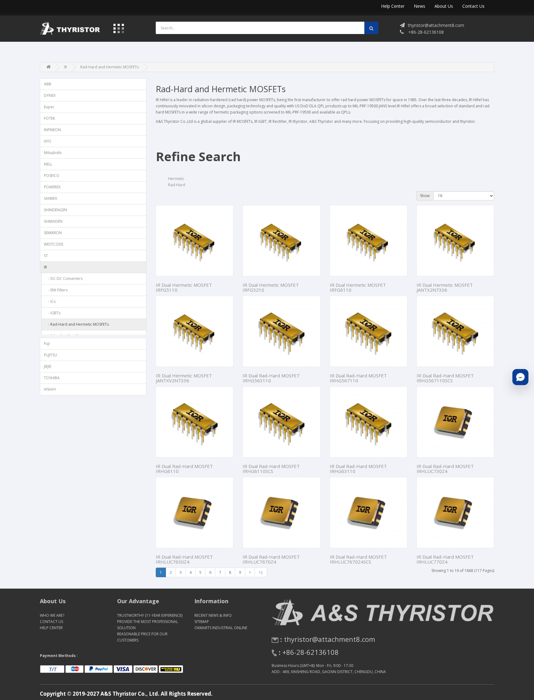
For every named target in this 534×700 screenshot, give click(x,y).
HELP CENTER (51, 627)
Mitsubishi (52, 152)
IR (65, 67)
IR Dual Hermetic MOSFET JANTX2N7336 (445, 287)
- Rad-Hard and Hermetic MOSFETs (77, 324)
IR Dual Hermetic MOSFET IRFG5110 (184, 287)
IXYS (47, 141)
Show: (425, 195)
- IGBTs (53, 313)
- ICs (50, 301)
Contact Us (473, 6)
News (419, 6)
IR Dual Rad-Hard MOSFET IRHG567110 (358, 378)
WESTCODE (53, 244)
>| (261, 572)
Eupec (49, 107)
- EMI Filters (56, 290)
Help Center (393, 6)
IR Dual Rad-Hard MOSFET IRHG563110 (271, 378)
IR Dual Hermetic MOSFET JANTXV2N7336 (184, 378)
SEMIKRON (53, 232)
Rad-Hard (176, 184)
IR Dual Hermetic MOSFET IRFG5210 (271, 287)
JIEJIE (47, 366)
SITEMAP (201, 621)
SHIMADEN (53, 221)
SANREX (50, 198)
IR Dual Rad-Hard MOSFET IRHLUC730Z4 (445, 469)
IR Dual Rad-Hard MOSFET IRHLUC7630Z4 (184, 559)
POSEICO (51, 175)
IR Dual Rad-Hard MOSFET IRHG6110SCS (271, 469)
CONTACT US (51, 621)
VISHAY (50, 389)
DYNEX (50, 95)
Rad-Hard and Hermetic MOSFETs (109, 67)
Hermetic (176, 178)
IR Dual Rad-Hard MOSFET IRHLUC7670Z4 (271, 559)
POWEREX (52, 187)
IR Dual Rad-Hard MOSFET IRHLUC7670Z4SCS (358, 559)
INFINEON (52, 129)
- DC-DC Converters (64, 278)
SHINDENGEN (55, 210)
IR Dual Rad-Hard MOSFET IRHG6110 (184, 469)
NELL (48, 164)
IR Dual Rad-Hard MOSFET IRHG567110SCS (445, 378)
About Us (443, 6)
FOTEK (49, 118)
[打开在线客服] (520, 377)
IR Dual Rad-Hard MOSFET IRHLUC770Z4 (445, 559)
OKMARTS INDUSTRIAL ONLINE (220, 627)
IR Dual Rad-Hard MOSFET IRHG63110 (358, 469)
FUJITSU (50, 355)
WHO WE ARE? (52, 615)
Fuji (47, 343)
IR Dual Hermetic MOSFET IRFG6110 (358, 287)
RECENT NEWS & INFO (213, 615)
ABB (47, 84)
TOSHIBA (52, 377)
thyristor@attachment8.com (436, 25)
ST (46, 255)
